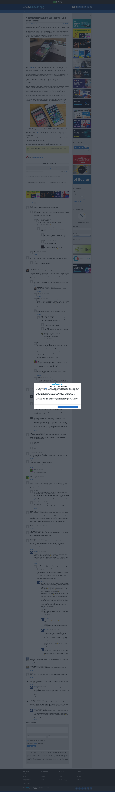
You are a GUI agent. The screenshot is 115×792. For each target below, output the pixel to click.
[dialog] (57, 396)
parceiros (46, 388)
